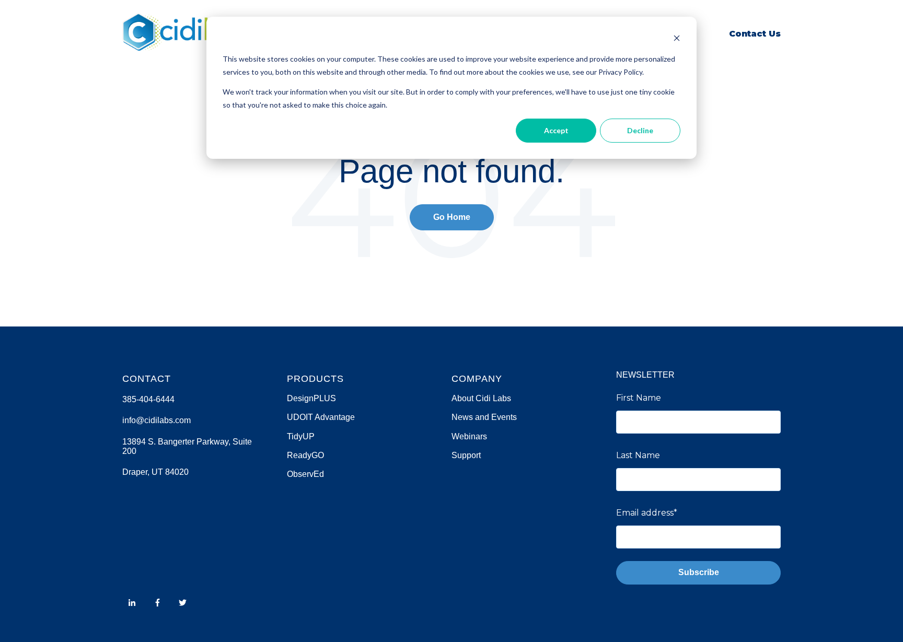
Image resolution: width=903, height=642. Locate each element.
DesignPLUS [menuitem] (311, 398)
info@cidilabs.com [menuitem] (156, 420)
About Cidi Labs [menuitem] (481, 398)
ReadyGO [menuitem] (305, 455)
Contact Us (755, 34)
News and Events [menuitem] (484, 417)
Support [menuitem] (466, 455)
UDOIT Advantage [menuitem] (321, 417)
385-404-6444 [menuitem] (148, 399)
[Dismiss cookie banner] (676, 39)
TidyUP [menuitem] (301, 436)
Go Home (451, 217)
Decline (640, 130)
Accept (556, 130)
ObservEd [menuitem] (305, 474)
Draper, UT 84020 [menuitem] (155, 472)
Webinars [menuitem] (469, 436)
